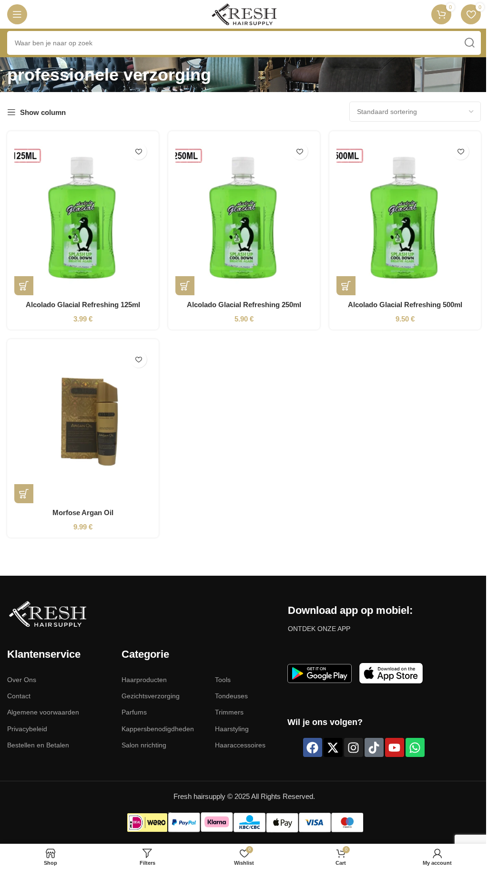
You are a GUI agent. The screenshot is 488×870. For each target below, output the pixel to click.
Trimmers (229, 712)
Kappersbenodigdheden (158, 729)
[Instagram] (353, 747)
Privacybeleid (27, 729)
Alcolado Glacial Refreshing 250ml (244, 304)
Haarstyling (232, 729)
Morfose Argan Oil (82, 512)
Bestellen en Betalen (38, 745)
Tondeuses (231, 696)
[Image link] (47, 613)
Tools (223, 680)
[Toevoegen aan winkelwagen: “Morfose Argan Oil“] (23, 493)
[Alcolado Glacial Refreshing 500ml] (405, 216)
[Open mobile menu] (17, 14)
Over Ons (21, 680)
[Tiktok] (374, 747)
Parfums (134, 712)
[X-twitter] (333, 747)
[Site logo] (243, 14)
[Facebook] (312, 747)
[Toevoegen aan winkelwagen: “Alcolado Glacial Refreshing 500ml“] (346, 285)
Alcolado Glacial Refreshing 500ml (405, 304)
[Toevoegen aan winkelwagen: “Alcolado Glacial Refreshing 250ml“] (184, 285)
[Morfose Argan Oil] (83, 424)
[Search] (469, 43)
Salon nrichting (144, 745)
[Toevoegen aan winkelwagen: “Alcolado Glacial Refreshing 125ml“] (23, 285)
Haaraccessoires (240, 745)
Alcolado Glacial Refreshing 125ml (83, 304)
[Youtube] (394, 747)
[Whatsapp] (415, 747)
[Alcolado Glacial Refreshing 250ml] (244, 216)
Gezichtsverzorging (151, 696)
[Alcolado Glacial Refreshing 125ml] (83, 216)
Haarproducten (144, 680)
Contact (18, 696)
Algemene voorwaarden (43, 712)
